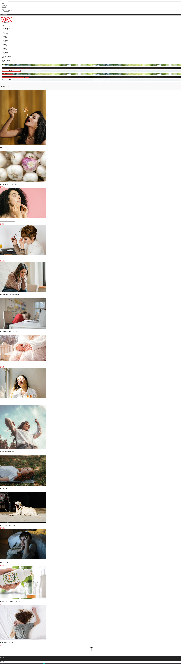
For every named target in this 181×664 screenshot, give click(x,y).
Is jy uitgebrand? (4, 258)
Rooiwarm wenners (6, 60)
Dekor (5, 48)
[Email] (3, 657)
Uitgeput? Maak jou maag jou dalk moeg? (10, 601)
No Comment (2, 150)
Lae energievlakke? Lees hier (7, 642)
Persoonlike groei (7, 56)
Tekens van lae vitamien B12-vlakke (9, 400)
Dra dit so (6, 35)
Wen (3, 9)
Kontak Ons (4, 12)
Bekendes (4, 6)
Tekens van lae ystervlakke (7, 221)
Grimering (6, 40)
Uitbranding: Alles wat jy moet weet (9, 331)
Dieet (5, 44)
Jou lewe (4, 51)
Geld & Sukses (6, 55)
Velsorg (5, 39)
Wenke (5, 36)
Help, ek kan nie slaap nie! (6, 562)
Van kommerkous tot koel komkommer (10, 364)
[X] (1, 657)
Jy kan (5, 32)
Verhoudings (6, 52)
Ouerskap (6, 53)
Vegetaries (6, 29)
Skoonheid (4, 4)
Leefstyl (4, 7)
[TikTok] (0, 657)
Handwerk (6, 49)
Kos (3, 3)
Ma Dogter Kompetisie (8, 10)
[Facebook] (2, 657)
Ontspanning (4, 8)
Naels (5, 41)
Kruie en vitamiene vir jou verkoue (9, 184)
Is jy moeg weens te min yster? (7, 525)
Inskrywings (6, 11)
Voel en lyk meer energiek (7, 451)
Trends (5, 37)
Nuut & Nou (6, 33)
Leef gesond (6, 43)
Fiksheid (5, 45)
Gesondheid (4, 5)
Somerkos (6, 27)
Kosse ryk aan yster (5, 147)
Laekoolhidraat (7, 28)
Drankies (5, 31)
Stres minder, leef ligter (6, 488)
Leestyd (5, 59)
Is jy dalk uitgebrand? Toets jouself (9, 294)
